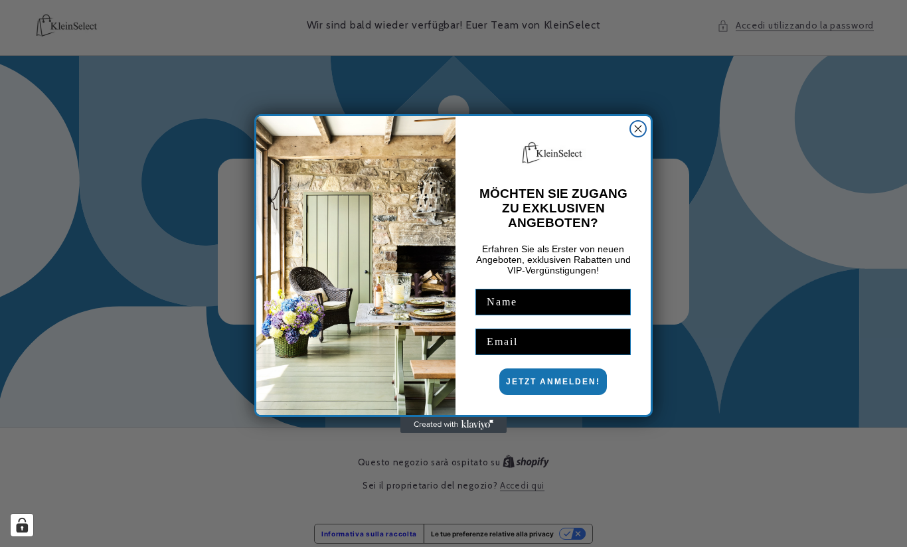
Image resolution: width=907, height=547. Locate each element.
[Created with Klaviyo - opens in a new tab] (453, 425)
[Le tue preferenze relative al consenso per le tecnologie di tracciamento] (22, 525)
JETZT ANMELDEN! (553, 381)
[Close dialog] (638, 129)
